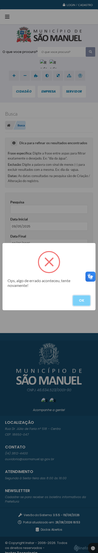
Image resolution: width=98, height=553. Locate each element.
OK (81, 300)
